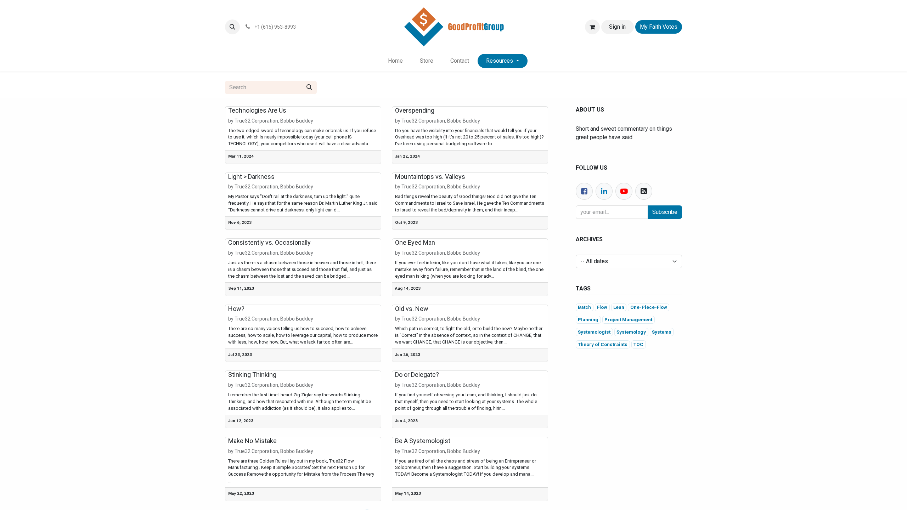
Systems (661, 332)
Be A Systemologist (422, 440)
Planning (588, 319)
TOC (638, 344)
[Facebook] (584, 191)
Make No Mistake (252, 440)
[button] (232, 26)
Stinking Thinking (252, 374)
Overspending (414, 110)
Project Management (628, 319)
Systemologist (594, 332)
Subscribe (664, 212)
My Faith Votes (658, 26)
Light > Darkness (251, 176)
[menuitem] (395, 61)
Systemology (631, 332)
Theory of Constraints (602, 344)
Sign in (617, 26)
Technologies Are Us (257, 110)
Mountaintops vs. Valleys (430, 176)
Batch (584, 307)
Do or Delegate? (417, 374)
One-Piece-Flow (648, 307)
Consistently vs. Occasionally (269, 242)
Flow (602, 307)
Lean (618, 307)
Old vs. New (411, 308)
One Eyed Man (415, 242)
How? (236, 308)
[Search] (309, 87)
